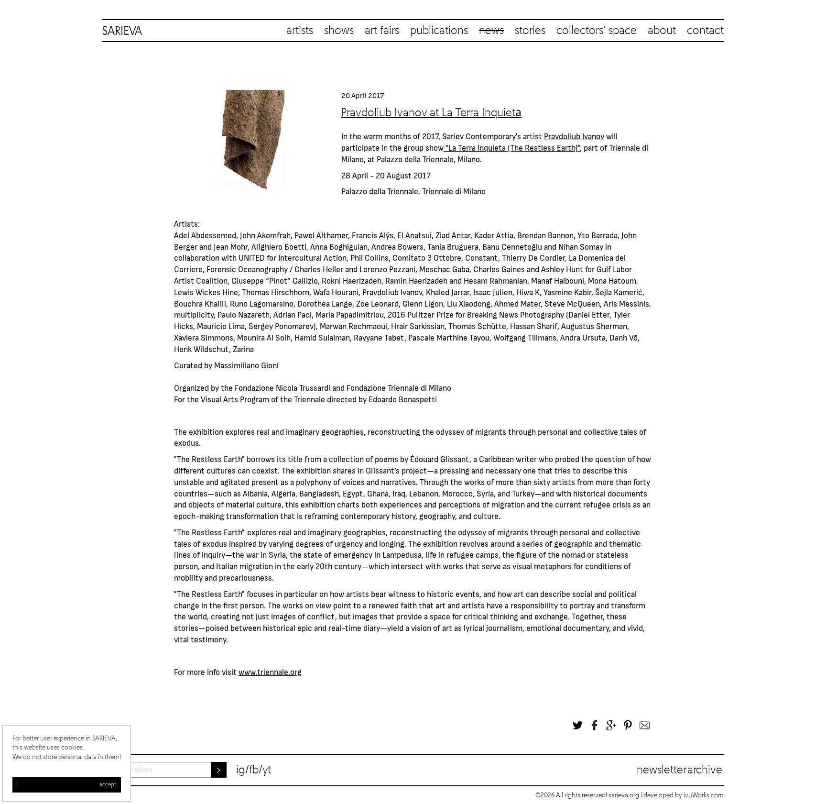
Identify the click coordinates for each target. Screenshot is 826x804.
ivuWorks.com (704, 795)
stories (530, 30)
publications (439, 30)
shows (339, 30)
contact (705, 30)
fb (254, 770)
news (491, 30)
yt (266, 770)
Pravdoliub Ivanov (574, 136)
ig (240, 770)
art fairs (382, 30)
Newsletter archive (679, 770)
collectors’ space (596, 30)
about (662, 30)
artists (299, 30)
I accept (66, 785)
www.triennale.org (270, 671)
